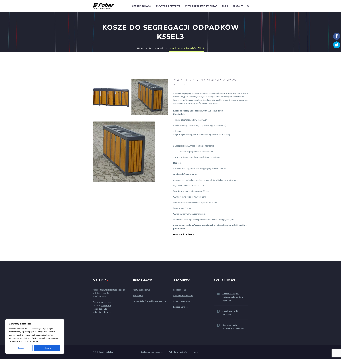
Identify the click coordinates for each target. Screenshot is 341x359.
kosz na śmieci (156, 48)
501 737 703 (106, 302)
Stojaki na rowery (181, 301)
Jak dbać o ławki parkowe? (230, 313)
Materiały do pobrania (183, 234)
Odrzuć (21, 348)
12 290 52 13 (101, 308)
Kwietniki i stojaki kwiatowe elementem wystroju (232, 297)
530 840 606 (106, 305)
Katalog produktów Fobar (201, 6)
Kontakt (238, 6)
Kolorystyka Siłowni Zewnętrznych (149, 301)
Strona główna (141, 6)
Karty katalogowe (141, 289)
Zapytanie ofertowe (168, 6)
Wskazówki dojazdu (102, 312)
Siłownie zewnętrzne (183, 295)
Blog (225, 6)
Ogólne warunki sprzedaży (152, 352)
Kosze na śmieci (180, 306)
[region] (34, 336)
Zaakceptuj (46, 348)
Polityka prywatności (178, 352)
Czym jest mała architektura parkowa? (233, 327)
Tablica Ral (138, 295)
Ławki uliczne (179, 289)
